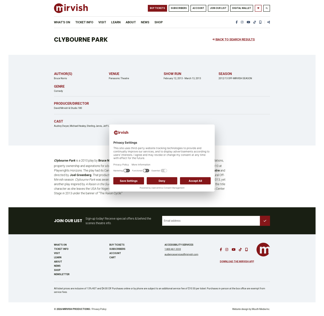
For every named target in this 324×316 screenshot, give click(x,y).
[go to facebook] (237, 22)
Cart (112, 257)
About (131, 22)
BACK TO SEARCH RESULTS (235, 39)
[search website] (266, 8)
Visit (102, 22)
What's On (62, 22)
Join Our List (218, 8)
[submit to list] (265, 221)
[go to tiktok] (254, 22)
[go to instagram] (242, 22)
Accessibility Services (179, 244)
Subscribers (179, 8)
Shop (158, 22)
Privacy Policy (99, 309)
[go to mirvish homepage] (263, 249)
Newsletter (62, 274)
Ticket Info (84, 22)
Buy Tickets (157, 8)
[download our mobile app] (260, 22)
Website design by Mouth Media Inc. (251, 309)
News (145, 22)
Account (198, 8)
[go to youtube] (248, 22)
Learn (116, 22)
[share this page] (267, 22)
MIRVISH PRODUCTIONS (76, 309)
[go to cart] (258, 8)
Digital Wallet (241, 8)
